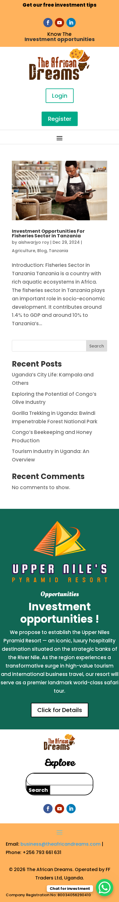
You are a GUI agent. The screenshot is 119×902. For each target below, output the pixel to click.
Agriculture (23, 251)
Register (59, 119)
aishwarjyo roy (33, 242)
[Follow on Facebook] (48, 22)
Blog (42, 251)
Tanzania (58, 251)
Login (59, 96)
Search (96, 346)
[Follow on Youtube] (59, 22)
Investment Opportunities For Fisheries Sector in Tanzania (48, 233)
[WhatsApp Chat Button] (104, 887)
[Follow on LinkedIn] (71, 22)
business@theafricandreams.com (61, 844)
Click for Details (59, 710)
